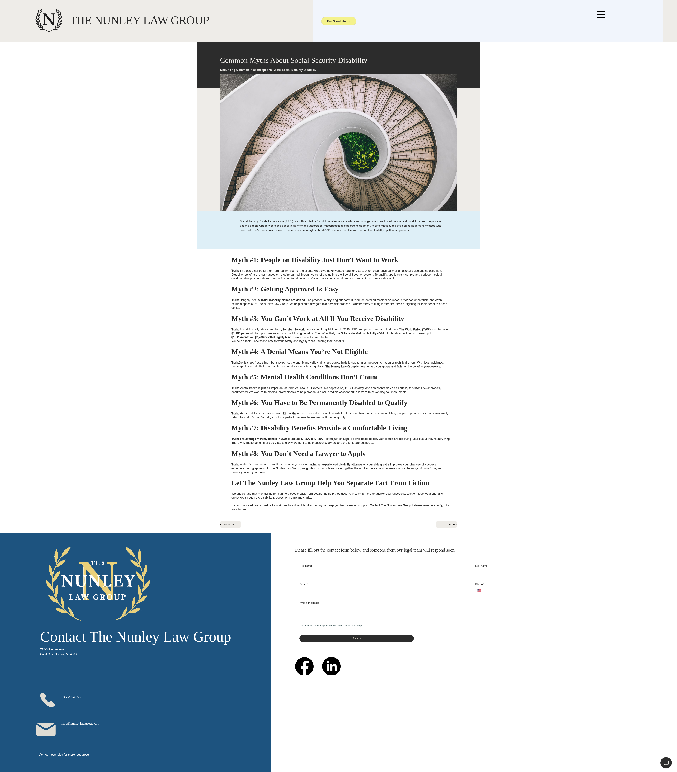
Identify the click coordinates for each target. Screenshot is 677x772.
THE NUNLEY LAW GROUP (139, 20)
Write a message (310, 602)
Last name (482, 565)
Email (303, 584)
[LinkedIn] (331, 666)
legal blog (56, 754)
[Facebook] (304, 666)
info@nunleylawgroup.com (80, 723)
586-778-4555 (71, 697)
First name (306, 565)
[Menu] (601, 14)
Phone (479, 584)
